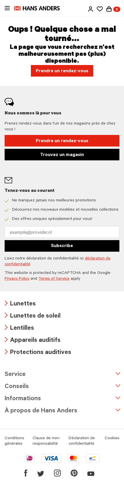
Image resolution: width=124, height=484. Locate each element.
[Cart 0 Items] (109, 8)
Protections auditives (38, 353)
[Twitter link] (40, 473)
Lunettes (20, 304)
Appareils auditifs (33, 340)
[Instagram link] (57, 473)
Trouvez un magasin (62, 155)
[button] (90, 8)
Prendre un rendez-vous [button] (62, 71)
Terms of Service (53, 279)
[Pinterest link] (74, 473)
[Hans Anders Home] (39, 8)
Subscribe (62, 246)
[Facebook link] (25, 473)
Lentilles (19, 328)
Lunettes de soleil (33, 316)
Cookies (112, 438)
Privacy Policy (17, 279)
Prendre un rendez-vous (62, 141)
